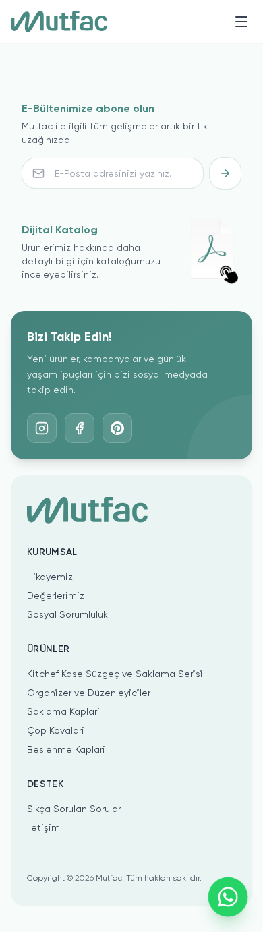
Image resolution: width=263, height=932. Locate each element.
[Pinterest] (117, 428)
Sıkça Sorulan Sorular (74, 808)
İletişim (43, 827)
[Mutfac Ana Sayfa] (59, 21)
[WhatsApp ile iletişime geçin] (228, 897)
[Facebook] (79, 428)
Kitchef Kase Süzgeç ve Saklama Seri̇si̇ (115, 673)
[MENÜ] (241, 21)
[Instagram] (42, 428)
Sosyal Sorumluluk (67, 614)
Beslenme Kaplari (66, 749)
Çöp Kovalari (55, 730)
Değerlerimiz (55, 595)
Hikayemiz (50, 576)
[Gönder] (225, 173)
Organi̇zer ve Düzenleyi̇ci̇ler (88, 692)
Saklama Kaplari (63, 711)
